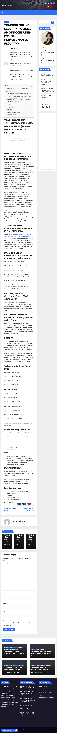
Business (6, 21)
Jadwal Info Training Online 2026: (15, 111)
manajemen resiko (14, 649)
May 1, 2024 (8, 672)
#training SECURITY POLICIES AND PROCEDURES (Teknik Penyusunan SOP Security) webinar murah (21, 77)
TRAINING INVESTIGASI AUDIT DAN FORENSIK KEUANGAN (41, 653)
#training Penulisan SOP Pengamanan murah (22, 70)
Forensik (20, 647)
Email (4, 603)
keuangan (6, 649)
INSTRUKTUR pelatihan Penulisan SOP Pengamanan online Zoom (20, 107)
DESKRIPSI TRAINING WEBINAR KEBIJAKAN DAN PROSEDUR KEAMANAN (19, 94)
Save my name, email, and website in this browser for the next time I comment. (19, 624)
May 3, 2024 (35, 655)
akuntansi (6, 647)
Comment (5, 564)
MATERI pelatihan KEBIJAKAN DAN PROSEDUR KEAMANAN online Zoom (19, 100)
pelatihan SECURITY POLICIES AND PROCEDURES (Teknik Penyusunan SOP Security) (17, 236)
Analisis (11, 647)
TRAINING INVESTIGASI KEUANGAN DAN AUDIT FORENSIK (27, 714)
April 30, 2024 (35, 672)
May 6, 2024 (8, 655)
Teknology (21, 665)
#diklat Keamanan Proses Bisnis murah (20, 52)
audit (16, 647)
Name (5, 594)
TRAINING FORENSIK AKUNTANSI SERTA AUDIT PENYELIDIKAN (47, 90)
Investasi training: (12, 114)
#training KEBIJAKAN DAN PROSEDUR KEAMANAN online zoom (20, 64)
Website (5, 612)
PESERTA (10, 109)
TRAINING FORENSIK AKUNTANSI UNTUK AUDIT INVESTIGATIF (47, 97)
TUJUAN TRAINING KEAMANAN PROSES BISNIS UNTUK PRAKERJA (19, 97)
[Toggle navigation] (29, 13)
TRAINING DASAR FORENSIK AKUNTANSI (14, 652)
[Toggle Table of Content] (30, 86)
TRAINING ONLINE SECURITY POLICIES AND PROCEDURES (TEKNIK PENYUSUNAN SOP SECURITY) (17, 90)
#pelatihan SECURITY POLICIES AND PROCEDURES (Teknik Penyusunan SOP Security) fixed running (21, 57)
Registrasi (54, 729)
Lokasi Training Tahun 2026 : (14, 112)
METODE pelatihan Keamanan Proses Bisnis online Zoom (19, 103)
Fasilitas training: (12, 115)
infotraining (14, 48)
